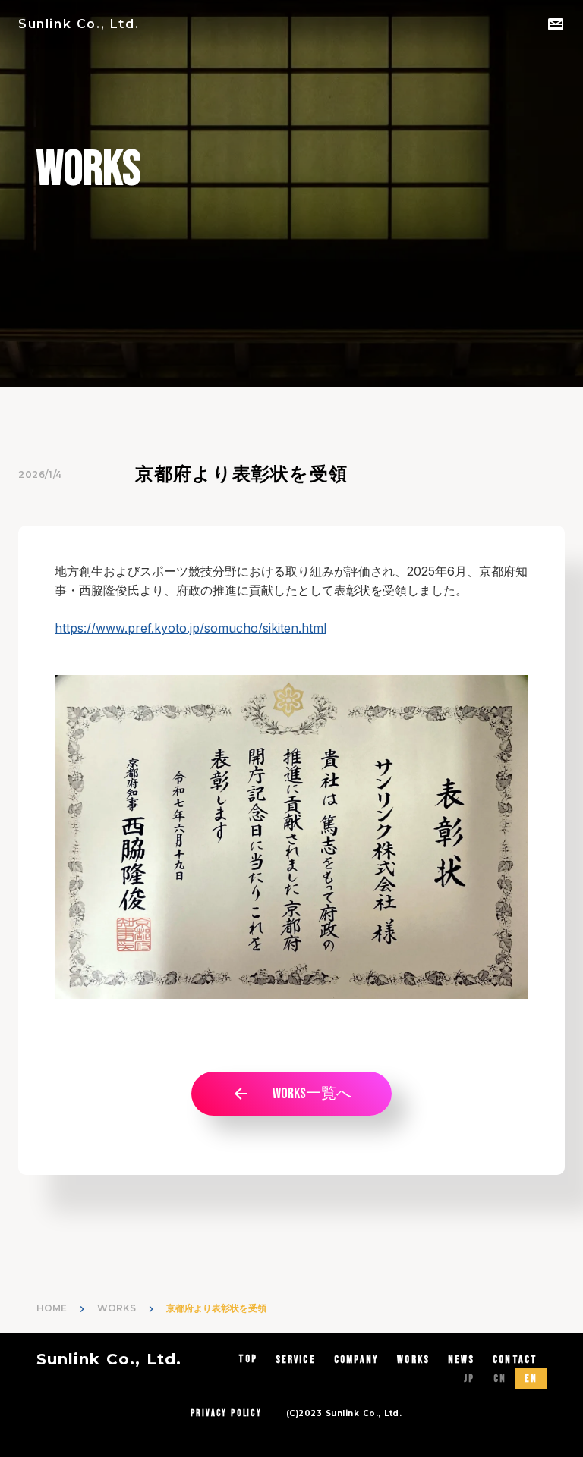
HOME (51, 1308)
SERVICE (296, 1359)
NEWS (461, 1359)
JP (469, 1378)
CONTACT (515, 1359)
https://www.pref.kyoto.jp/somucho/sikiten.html (190, 628)
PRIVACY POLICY (226, 1413)
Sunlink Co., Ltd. (108, 1359)
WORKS (116, 1308)
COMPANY (357, 1359)
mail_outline (556, 24)
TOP (247, 1358)
